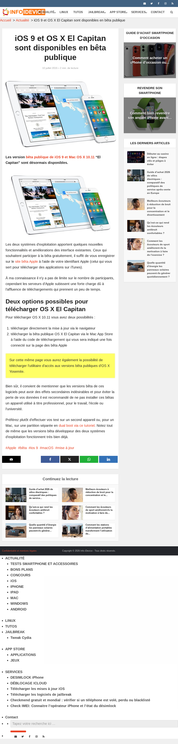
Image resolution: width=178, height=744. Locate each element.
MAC (14, 598)
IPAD (14, 592)
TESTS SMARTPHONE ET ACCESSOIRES (44, 564)
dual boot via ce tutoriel (77, 425)
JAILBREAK (96, 12)
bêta (23, 448)
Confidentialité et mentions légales (19, 550)
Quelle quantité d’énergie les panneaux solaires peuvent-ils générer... (42, 527)
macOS (47, 448)
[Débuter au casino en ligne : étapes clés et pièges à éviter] (137, 157)
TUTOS (78, 12)
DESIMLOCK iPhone (27, 677)
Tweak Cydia (20, 638)
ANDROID (18, 609)
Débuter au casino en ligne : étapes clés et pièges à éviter (158, 159)
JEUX (14, 660)
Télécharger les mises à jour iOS (37, 689)
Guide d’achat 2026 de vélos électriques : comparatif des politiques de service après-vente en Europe (158, 182)
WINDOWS (19, 603)
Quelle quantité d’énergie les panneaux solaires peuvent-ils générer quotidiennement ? (158, 269)
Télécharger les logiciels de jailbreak (40, 694)
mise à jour (65, 448)
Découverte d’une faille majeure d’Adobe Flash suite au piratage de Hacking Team (85, 549)
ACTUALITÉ (46, 12)
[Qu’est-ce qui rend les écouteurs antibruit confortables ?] (137, 226)
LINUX (64, 12)
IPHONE (17, 587)
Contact (158, 12)
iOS (13, 581)
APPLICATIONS (23, 655)
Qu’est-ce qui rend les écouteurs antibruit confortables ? (41, 510)
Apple (11, 448)
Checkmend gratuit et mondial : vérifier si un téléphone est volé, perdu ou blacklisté (80, 700)
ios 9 (34, 448)
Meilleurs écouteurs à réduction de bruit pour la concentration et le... (99, 492)
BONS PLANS (21, 569)
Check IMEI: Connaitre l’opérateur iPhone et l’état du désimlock (63, 706)
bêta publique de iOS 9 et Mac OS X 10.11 (60, 157)
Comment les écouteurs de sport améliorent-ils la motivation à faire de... (99, 510)
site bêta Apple (26, 261)
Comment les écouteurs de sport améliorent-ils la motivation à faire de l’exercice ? (158, 248)
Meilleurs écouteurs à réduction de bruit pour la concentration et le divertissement (159, 207)
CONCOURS (20, 575)
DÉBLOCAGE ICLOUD (28, 683)
